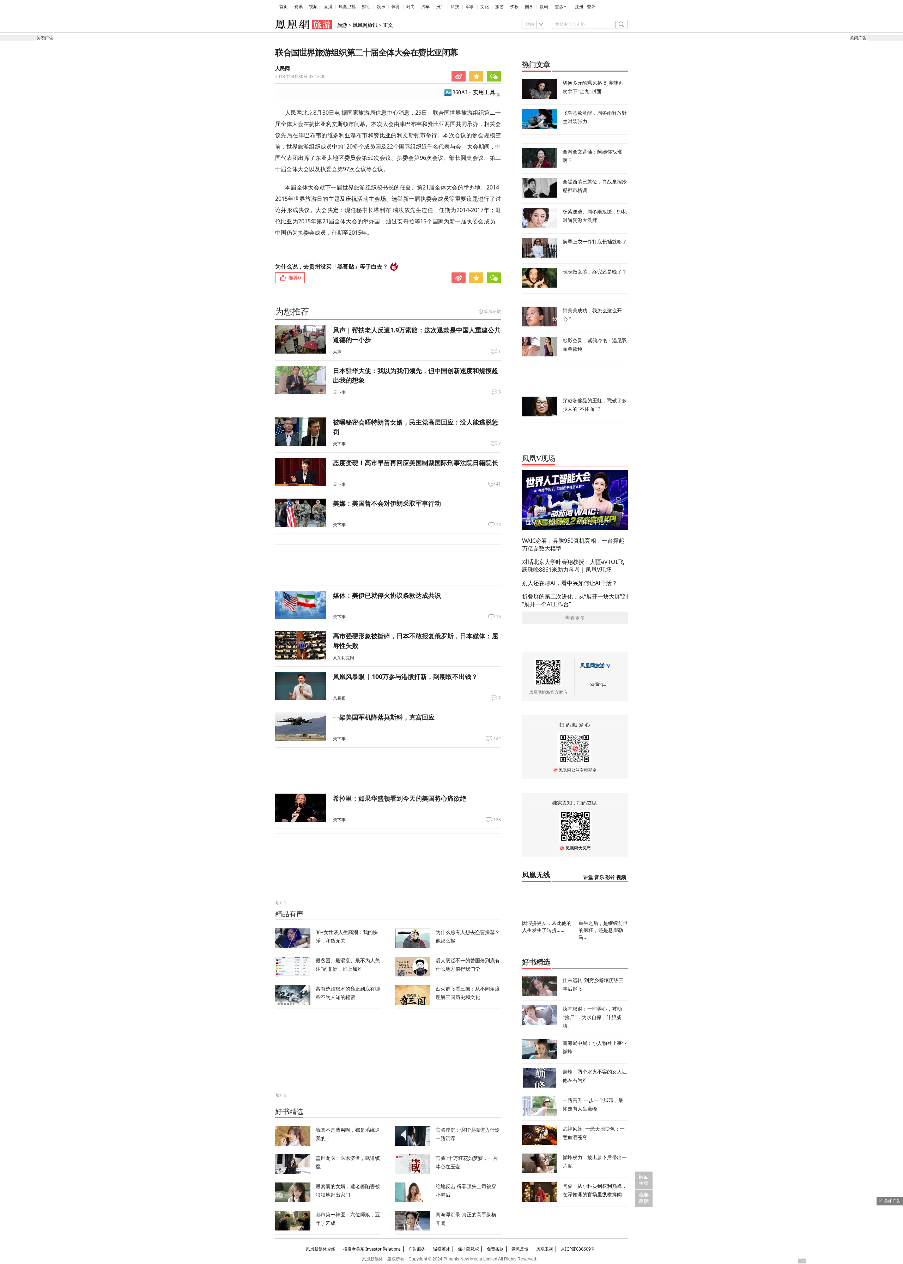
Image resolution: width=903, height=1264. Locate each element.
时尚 (410, 6)
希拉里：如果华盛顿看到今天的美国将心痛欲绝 (399, 798)
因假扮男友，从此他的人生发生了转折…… (546, 926)
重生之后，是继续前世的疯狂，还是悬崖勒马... (603, 930)
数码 (544, 6)
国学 (529, 6)
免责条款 (495, 1249)
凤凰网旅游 (592, 665)
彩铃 (610, 877)
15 (498, 617)
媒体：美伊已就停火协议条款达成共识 (387, 595)
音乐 (599, 877)
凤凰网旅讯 (365, 25)
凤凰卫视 (347, 6)
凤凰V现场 (538, 458)
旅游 (499, 6)
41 (498, 484)
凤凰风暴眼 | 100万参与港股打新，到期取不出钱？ (405, 676)
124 (497, 738)
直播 (328, 6)
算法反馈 (492, 311)
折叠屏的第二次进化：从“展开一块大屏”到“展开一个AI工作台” (575, 600)
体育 (396, 6)
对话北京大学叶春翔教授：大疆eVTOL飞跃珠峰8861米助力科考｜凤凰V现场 (573, 565)
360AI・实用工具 (474, 92)
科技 (455, 6)
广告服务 (416, 1249)
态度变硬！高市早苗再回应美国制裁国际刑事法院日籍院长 (415, 462)
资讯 (298, 6)
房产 (440, 6)
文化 (484, 6)
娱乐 (381, 6)
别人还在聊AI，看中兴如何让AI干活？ (569, 583)
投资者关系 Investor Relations (372, 1249)
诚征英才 (441, 1249)
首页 (283, 6)
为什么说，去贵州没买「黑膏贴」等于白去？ (331, 266)
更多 (559, 7)
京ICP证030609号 (578, 1249)
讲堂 (588, 877)
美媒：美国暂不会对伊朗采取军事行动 (387, 503)
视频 (313, 6)
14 (498, 525)
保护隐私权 (468, 1249)
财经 (366, 6)
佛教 (514, 6)
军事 (470, 6)
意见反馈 (519, 1249)
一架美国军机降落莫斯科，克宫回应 (384, 717)
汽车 (425, 6)
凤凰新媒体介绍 (320, 1249)
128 (497, 820)
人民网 (282, 68)
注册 (579, 6)
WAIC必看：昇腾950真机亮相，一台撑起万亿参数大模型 (573, 544)
